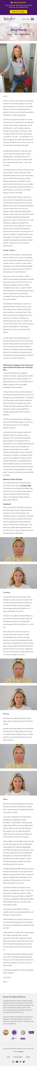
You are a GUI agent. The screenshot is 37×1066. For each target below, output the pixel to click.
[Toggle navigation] (32, 19)
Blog (16, 34)
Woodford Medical (9, 19)
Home (9, 34)
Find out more (18, 12)
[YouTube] (17, 1062)
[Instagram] (13, 1062)
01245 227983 (25, 19)
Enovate (21, 1052)
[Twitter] (24, 1062)
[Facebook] (20, 1062)
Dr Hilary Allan (26, 485)
